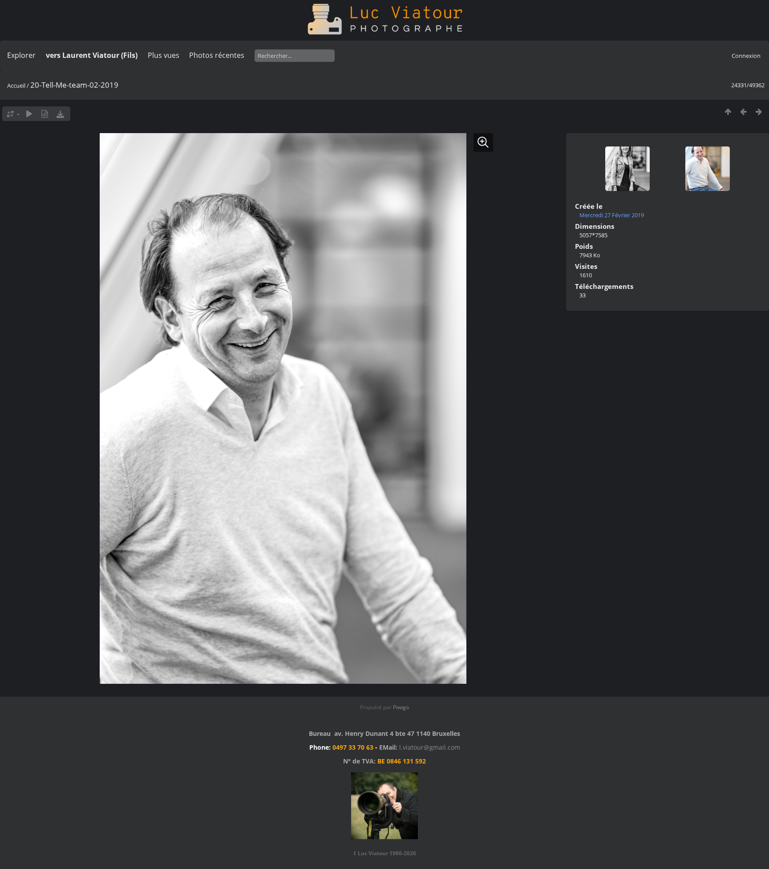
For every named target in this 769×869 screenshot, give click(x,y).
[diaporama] (29, 114)
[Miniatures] (728, 111)
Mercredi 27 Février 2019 (611, 215)
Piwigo (401, 707)
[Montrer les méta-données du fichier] (45, 114)
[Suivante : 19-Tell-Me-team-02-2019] (759, 111)
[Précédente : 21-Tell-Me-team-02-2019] (743, 111)
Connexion (746, 56)
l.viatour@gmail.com (429, 747)
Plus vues (163, 55)
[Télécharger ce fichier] (60, 114)
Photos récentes (216, 55)
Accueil (16, 85)
